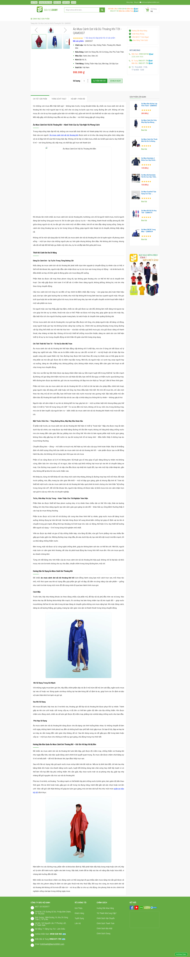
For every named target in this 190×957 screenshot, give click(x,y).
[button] (36, 30)
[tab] (40, 99)
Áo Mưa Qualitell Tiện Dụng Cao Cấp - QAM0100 (148, 193)
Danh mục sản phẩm (41, 19)
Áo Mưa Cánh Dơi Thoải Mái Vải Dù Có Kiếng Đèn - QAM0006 (149, 140)
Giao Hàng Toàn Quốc (140, 40)
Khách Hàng (57, 2)
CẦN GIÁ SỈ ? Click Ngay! (140, 37)
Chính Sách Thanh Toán (105, 923)
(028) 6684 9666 (137, 57)
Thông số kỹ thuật (58, 99)
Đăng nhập (129, 2)
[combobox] (84, 9)
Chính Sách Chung (103, 933)
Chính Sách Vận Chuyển (106, 918)
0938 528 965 (122, 9)
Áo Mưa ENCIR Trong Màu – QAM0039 (148, 231)
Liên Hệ (73, 2)
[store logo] (40, 10)
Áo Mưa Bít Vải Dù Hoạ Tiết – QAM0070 (148, 212)
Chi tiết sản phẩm (40, 99)
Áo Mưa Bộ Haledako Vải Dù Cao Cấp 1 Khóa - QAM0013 (149, 176)
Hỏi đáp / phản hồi (78, 99)
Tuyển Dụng (66, 2)
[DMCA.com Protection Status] (147, 907)
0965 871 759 (113, 11)
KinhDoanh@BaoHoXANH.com (150, 2)
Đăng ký (136, 2)
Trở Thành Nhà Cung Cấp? (106, 913)
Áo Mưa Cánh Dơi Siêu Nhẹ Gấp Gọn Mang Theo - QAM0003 (149, 121)
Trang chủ (34, 23)
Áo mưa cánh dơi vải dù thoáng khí (63, 135)
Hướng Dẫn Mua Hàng (45, 2)
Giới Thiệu (34, 2)
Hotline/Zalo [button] (181, 954)
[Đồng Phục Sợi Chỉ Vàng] (144, 274)
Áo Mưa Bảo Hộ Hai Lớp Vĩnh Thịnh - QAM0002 (149, 105)
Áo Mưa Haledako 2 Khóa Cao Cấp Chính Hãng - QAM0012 (148, 159)
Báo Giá (144, 130)
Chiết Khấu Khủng (138, 34)
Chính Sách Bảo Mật (104, 928)
